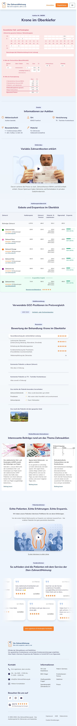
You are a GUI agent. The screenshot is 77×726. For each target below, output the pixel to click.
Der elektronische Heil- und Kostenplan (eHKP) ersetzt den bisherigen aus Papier (13, 462)
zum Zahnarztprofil (10, 233)
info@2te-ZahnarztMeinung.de (20, 679)
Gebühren (59, 679)
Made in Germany (61, 669)
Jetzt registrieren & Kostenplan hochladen (38, 629)
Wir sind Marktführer (44, 670)
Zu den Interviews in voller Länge (38, 554)
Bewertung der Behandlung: (33, 289)
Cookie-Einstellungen (52, 720)
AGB (56, 716)
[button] (38, 169)
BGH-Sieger (44, 674)
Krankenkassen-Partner (61, 675)
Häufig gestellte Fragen (46, 680)
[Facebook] (10, 698)
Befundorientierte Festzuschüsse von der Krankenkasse (61, 462)
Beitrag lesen (8, 486)
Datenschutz (63, 716)
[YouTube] (21, 698)
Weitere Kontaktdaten (18, 684)
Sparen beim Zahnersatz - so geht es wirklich (38, 461)
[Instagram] (16, 698)
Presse (58, 684)
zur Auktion (4, 589)
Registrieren (61, 5)
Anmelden (50, 5)
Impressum (49, 716)
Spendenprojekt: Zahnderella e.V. (46, 685)
